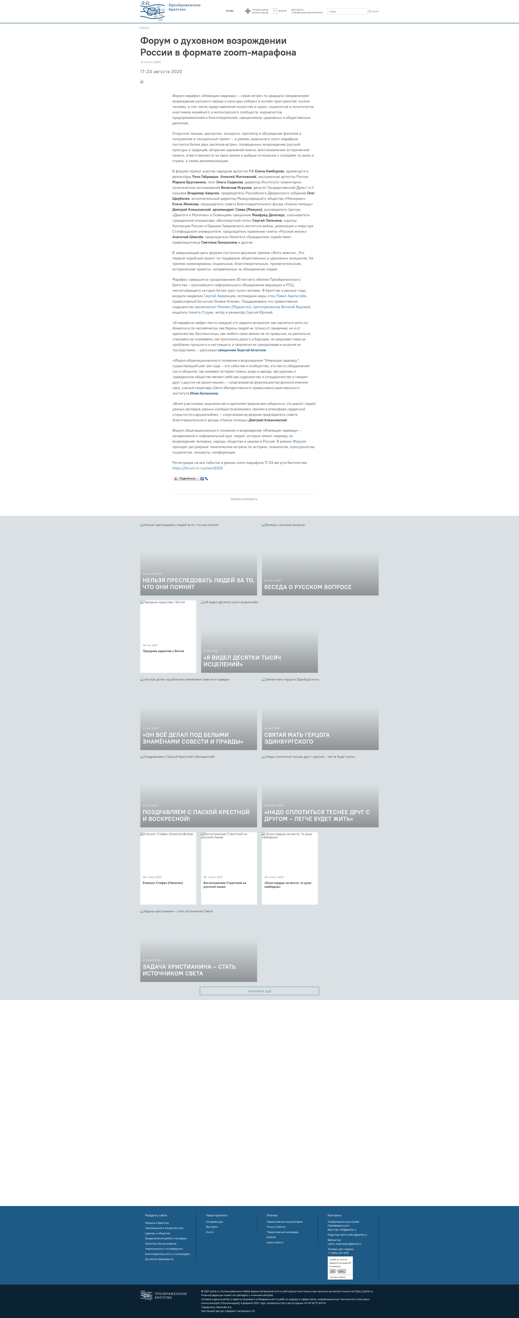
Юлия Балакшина (204, 393)
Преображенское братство (171, 1296)
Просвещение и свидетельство (164, 1228)
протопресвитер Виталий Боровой (281, 306)
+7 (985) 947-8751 (338, 1253)
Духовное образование (159, 1259)
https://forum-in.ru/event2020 (197, 468)
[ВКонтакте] (202, 477)
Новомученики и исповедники (164, 1248)
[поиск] (369, 12)
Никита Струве (201, 312)
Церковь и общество (157, 1233)
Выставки (212, 1226)
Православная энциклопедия (285, 1221)
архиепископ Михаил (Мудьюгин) (223, 306)
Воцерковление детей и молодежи (166, 1238)
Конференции (214, 1221)
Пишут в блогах (276, 1226)
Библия (282, 10)
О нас (230, 10)
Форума (299, 441)
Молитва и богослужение (160, 1243)
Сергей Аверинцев (219, 295)
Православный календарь (283, 1232)
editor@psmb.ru (357, 1234)
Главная (144, 27)
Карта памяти (275, 1242)
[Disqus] (259, 1050)
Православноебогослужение (260, 11)
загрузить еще (259, 991)
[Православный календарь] (247, 11)
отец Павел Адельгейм (287, 295)
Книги (210, 1232)
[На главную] (170, 11)
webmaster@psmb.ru (348, 1243)
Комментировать (244, 499)
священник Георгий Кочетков (242, 350)
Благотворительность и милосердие (167, 1254)
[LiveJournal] (206, 477)
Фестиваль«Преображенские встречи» (307, 11)
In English (373, 11)
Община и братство (157, 1222)
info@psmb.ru (348, 1229)
